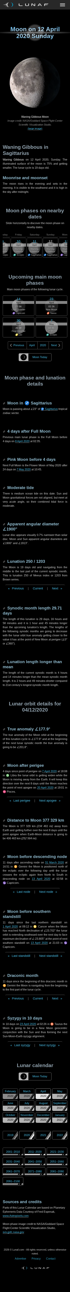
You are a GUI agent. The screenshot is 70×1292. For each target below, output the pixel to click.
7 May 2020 (24, 469)
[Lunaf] (27, 5)
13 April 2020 (41, 878)
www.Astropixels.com (16, 1215)
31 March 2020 (54, 862)
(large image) (35, 128)
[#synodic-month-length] (4, 608)
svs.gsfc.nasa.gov (13, 1232)
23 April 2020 (28, 1024)
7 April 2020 (49, 771)
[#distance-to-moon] (4, 820)
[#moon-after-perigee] (4, 765)
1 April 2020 (10, 926)
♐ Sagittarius (49, 409)
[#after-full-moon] (4, 431)
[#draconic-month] (4, 975)
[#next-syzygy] (4, 1018)
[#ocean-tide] (4, 487)
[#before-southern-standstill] (4, 911)
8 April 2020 (22, 441)
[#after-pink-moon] (4, 459)
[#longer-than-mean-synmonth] (4, 661)
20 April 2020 (45, 787)
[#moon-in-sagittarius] (4, 403)
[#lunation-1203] (4, 561)
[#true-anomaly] (4, 729)
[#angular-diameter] (4, 524)
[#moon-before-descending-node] (4, 856)
